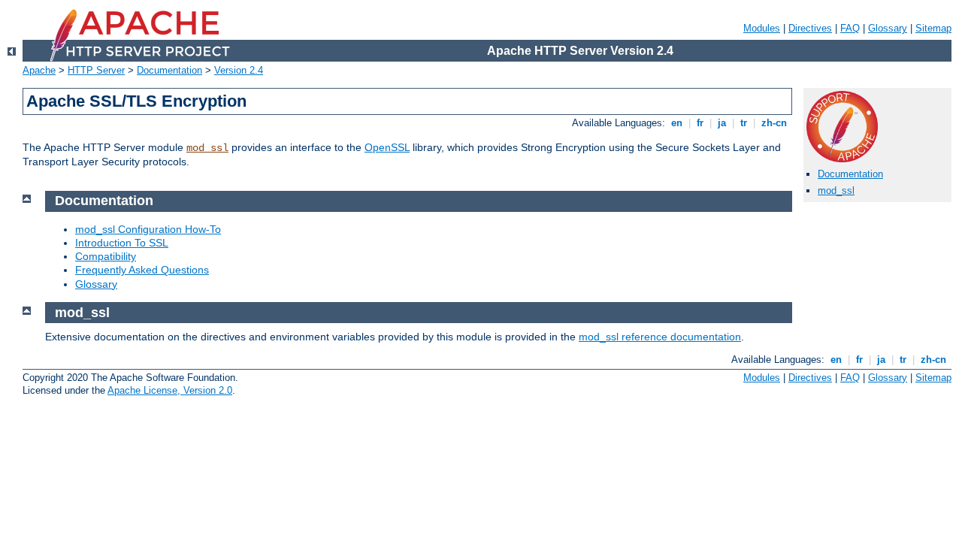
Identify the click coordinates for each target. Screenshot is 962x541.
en (676, 122)
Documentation (169, 70)
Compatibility (105, 256)
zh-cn (774, 122)
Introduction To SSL (121, 243)
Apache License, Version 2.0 (169, 390)
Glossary (887, 28)
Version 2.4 (238, 70)
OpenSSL (387, 147)
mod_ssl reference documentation (660, 337)
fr (700, 122)
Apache (39, 70)
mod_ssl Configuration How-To (148, 229)
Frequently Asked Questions (142, 270)
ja (722, 122)
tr (743, 122)
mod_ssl (207, 148)
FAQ (850, 28)
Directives (810, 28)
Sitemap (933, 28)
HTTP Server (96, 70)
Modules (761, 28)
